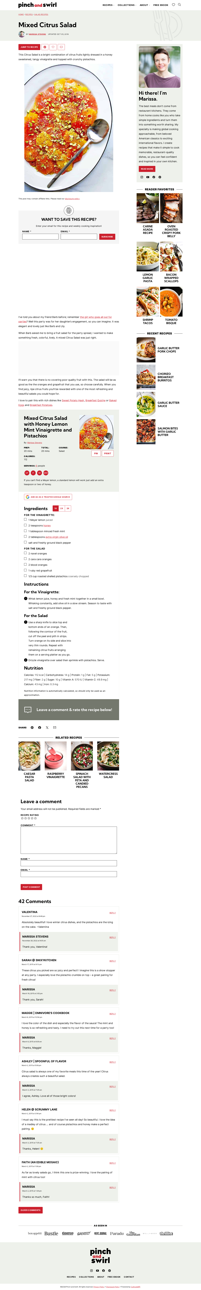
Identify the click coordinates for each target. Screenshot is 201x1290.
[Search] (180, 5)
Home (21, 14)
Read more (147, 169)
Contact (129, 1277)
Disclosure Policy (113, 1287)
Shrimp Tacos (148, 321)
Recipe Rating (30, 815)
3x (68, 508)
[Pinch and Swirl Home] (37, 5)
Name (26, 231)
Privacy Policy (98, 1287)
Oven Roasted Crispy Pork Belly (171, 231)
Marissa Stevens (37, 34)
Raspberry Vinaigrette (55, 775)
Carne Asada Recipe (148, 230)
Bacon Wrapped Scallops (171, 278)
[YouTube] (148, 177)
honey (47, 525)
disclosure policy (72, 199)
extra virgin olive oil (57, 537)
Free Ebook (160, 5)
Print (107, 453)
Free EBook (114, 1277)
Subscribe (107, 237)
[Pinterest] (160, 177)
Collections (126, 5)
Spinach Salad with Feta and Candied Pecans (82, 780)
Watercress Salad (108, 775)
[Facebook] (154, 177)
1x (55, 508)
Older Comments (30, 1210)
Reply (113, 913)
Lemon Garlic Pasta (148, 278)
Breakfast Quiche (95, 400)
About (144, 5)
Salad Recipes (41, 14)
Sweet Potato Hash (73, 400)
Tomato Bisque (171, 321)
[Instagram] (142, 177)
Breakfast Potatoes (41, 405)
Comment (28, 825)
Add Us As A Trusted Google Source (50, 497)
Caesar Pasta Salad (29, 777)
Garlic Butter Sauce (168, 404)
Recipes (108, 5)
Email (65, 231)
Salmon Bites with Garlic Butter (168, 432)
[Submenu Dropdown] (114, 5)
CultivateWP (135, 1287)
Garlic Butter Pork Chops (168, 349)
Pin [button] (96, 453)
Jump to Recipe (29, 47)
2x (61, 508)
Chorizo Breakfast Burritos (166, 377)
